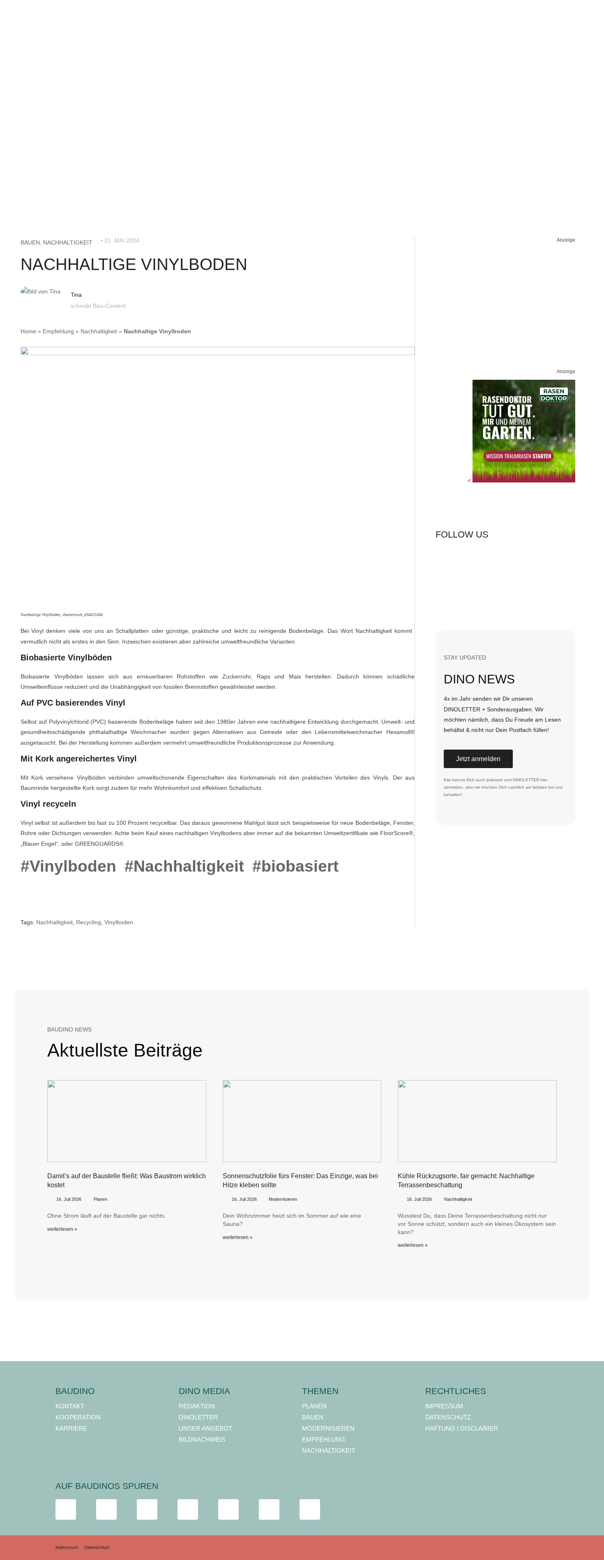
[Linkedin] (529, 558)
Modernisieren (283, 1199)
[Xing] (557, 558)
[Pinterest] (501, 558)
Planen (100, 1199)
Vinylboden (118, 922)
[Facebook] (446, 558)
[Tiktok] (446, 587)
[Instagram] (473, 558)
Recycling (88, 922)
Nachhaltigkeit (67, 242)
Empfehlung (58, 331)
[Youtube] (473, 587)
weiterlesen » (62, 1229)
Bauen (30, 242)
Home (28, 331)
